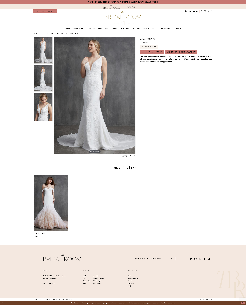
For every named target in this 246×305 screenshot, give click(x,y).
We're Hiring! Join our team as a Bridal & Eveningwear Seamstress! (123, 2)
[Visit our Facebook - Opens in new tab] (205, 258)
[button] (208, 11)
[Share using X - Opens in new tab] (134, 156)
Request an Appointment (152, 52)
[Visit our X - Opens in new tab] (200, 258)
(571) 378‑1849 (48, 283)
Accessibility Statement (66, 299)
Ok (243, 303)
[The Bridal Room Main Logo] (123, 18)
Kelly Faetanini (47, 34)
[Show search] (201, 11)
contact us (146, 62)
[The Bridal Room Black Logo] (111, 7)
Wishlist (131, 283)
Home (36, 34)
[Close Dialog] (3, 303)
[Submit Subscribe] (171, 258)
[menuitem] (45, 11)
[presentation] (51, 203)
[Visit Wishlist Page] (205, 11)
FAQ (129, 286)
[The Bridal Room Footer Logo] (62, 257)
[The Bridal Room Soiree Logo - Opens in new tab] (131, 7)
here (173, 303)
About (130, 281)
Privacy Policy (38, 299)
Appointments (133, 278)
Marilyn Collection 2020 (67, 34)
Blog (129, 276)
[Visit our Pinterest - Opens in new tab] (191, 258)
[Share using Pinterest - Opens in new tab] (130, 156)
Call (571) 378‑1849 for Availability (181, 52)
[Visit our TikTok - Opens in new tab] (209, 258)
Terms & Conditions (51, 299)
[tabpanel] (43, 51)
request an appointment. (163, 62)
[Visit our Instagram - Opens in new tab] (195, 258)
